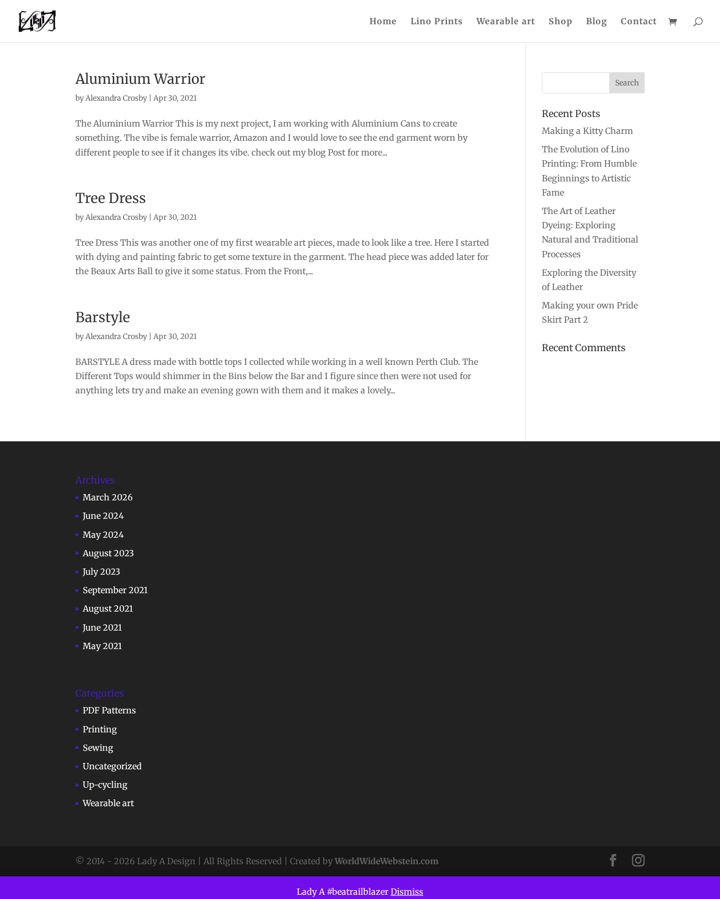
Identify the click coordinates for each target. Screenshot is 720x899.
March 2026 (108, 497)
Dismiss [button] (407, 891)
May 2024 (103, 534)
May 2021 (102, 646)
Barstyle (102, 317)
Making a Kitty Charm (587, 130)
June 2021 (102, 627)
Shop (560, 21)
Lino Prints (437, 21)
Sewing (98, 747)
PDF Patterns (109, 710)
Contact (639, 21)
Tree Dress (110, 198)
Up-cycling (105, 784)
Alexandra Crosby (116, 98)
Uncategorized (112, 766)
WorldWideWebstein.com (387, 861)
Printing (100, 729)
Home (383, 21)
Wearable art (505, 21)
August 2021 (108, 608)
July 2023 (101, 571)
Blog (596, 21)
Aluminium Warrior (140, 79)
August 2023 (108, 553)
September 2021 (115, 590)
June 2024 (103, 515)
